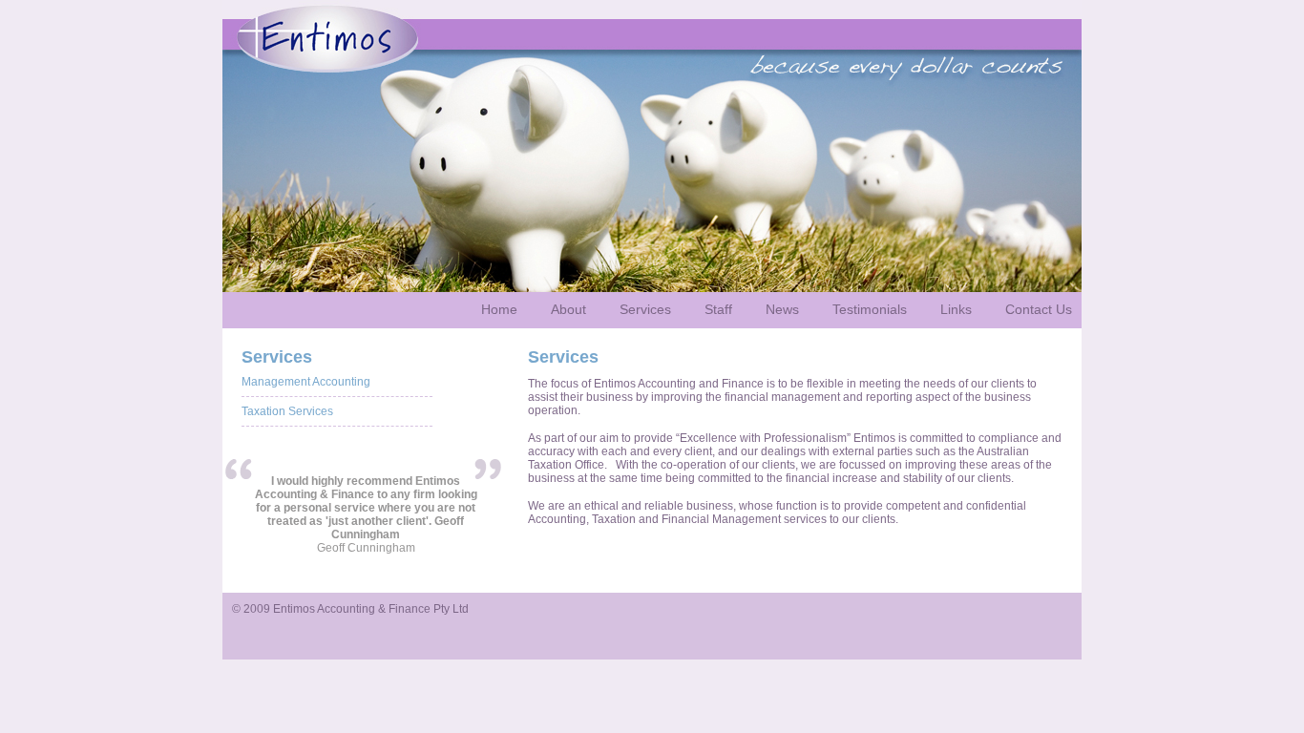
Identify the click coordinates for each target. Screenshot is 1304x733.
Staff (718, 309)
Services (645, 309)
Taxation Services (287, 411)
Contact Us (1038, 309)
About (568, 309)
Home (499, 309)
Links (956, 309)
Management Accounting (306, 381)
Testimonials (869, 309)
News (782, 309)
